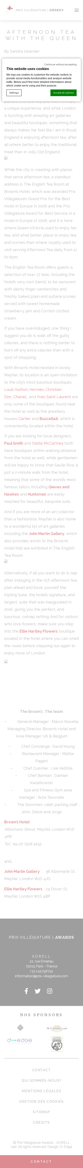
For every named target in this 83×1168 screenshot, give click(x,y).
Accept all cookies (63, 92)
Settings (14, 92)
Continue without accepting (60, 64)
